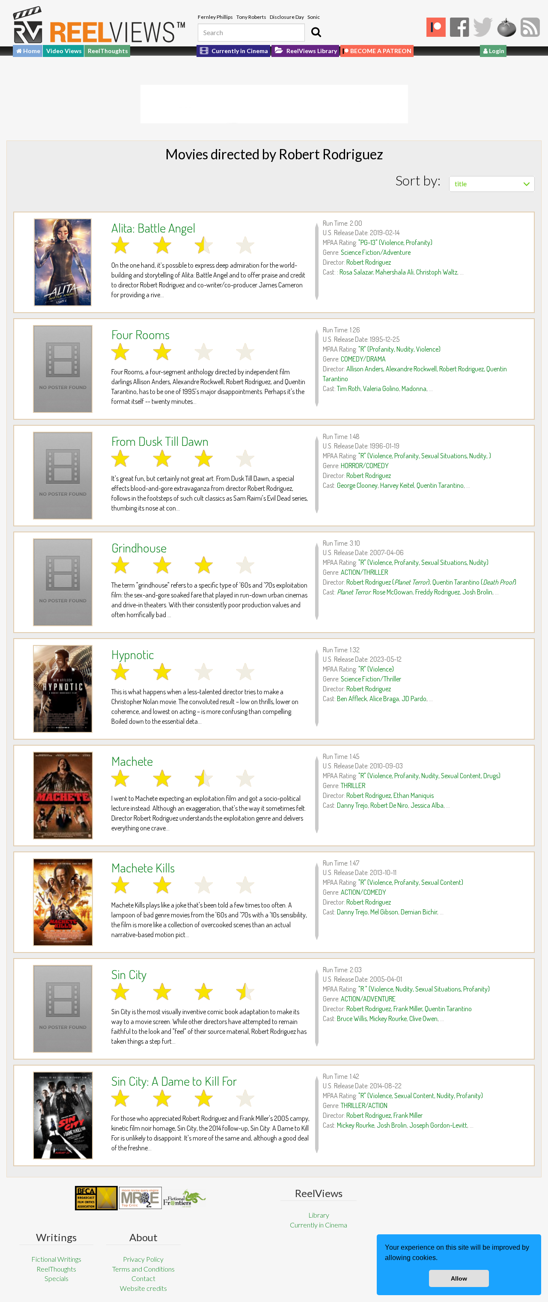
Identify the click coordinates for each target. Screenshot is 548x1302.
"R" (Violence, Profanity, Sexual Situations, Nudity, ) (424, 455)
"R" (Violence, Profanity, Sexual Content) (410, 882)
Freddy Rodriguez (437, 592)
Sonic (313, 17)
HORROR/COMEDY (365, 465)
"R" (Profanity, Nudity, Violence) (399, 349)
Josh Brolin (477, 592)
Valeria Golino (381, 388)
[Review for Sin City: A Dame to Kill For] (62, 1115)
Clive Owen (423, 1018)
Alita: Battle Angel (153, 227)
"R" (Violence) (376, 669)
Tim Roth (348, 388)
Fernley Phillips (215, 17)
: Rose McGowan (375, 592)
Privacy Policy (143, 1259)
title (461, 183)
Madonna (414, 388)
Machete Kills (143, 867)
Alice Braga (384, 698)
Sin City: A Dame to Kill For (174, 1080)
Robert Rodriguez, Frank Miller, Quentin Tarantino (409, 1008)
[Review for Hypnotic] (62, 689)
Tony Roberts (251, 17)
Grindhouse (139, 547)
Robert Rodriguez (368, 262)
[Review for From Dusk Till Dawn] (62, 476)
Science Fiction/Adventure (376, 252)
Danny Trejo (352, 805)
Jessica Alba (427, 805)
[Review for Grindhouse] (62, 582)
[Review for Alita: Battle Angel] (62, 262)
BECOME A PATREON (380, 50)
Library (318, 1215)
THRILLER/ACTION (364, 1105)
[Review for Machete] (62, 795)
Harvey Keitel (397, 485)
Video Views (64, 50)
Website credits (143, 1288)
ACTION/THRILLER (364, 572)
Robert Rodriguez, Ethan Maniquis (390, 795)
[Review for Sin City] (62, 1009)
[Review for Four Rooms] (62, 369)
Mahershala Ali (394, 272)
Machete (132, 761)
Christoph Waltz (436, 272)
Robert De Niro (389, 805)
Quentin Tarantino (440, 485)
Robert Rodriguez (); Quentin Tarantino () (431, 582)
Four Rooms (140, 334)
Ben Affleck (352, 698)
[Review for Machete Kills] (62, 902)
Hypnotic (132, 654)
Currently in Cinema (239, 50)
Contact (143, 1278)
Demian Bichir (419, 912)
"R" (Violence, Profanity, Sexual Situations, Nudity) (423, 562)
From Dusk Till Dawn (159, 441)
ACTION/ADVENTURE (368, 998)
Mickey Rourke (388, 1018)
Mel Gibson (384, 912)
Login (496, 50)
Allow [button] (459, 1278)
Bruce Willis (352, 1018)
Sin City (128, 974)
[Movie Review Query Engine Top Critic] (140, 1198)
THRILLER (353, 785)
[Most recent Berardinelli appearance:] (184, 1198)
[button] (440, 1258)
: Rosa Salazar (355, 272)
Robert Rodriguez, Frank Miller (384, 1115)
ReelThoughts (108, 50)
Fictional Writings (56, 1259)
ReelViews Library (311, 50)
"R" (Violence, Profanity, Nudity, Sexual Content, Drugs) (429, 775)
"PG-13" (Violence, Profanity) (395, 242)
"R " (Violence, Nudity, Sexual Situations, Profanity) (424, 989)
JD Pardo (414, 698)
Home (31, 50)
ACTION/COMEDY (363, 892)
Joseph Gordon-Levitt (438, 1125)
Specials (56, 1278)
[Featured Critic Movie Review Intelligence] (96, 1198)
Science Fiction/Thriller (371, 679)
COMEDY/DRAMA (363, 359)
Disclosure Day (287, 17)
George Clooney (357, 485)
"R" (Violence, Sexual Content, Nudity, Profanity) (420, 1095)
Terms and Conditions (143, 1269)
